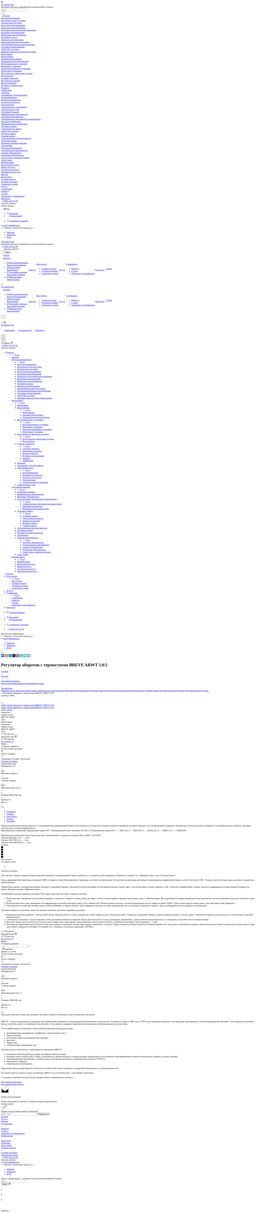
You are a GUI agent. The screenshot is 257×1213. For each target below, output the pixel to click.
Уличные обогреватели (33, 542)
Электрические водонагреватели (120, 691)
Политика (5, 1143)
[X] (14, 655)
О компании (17, 598)
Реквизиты (6, 1140)
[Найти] (3, 13)
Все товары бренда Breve (12, 1084)
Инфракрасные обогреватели (14, 691)
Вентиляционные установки (35, 424)
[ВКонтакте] (2, 655)
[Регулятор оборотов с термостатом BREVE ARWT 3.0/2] (27, 705)
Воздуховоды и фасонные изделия (38, 439)
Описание (11, 811)
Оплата (9, 819)
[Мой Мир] (10, 655)
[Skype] (25, 655)
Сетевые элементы (31, 449)
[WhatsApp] (19, 248)
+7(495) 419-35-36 (10, 201)
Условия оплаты (8, 1148)
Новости (5, 1128)
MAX (9, 237)
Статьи (4, 1131)
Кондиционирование (26, 364)
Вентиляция (22, 405)
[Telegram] (29, 655)
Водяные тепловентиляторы (164, 691)
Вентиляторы (28, 412)
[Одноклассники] (6, 655)
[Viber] (17, 655)
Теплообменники (30, 473)
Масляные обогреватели (39, 691)
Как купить (17, 581)
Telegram (10, 232)
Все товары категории (11, 1082)
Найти (4, 1184)
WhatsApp (11, 235)
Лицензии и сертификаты (13, 1133)
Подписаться (43, 1114)
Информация (7, 1136)
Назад (17, 355)
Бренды (4, 1121)
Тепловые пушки (143, 691)
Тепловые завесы (30, 516)
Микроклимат (23, 562)
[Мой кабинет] (2, 320)
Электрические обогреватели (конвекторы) (42, 504)
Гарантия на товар (9, 1155)
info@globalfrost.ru (11, 225)
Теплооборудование (26, 492)
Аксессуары (203, 691)
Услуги (4, 1119)
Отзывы (10, 814)
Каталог (15, 357)
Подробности (7, 741)
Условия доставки (9, 761)
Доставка (10, 821)
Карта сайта (6, 1145)
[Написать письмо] (18, 248)
